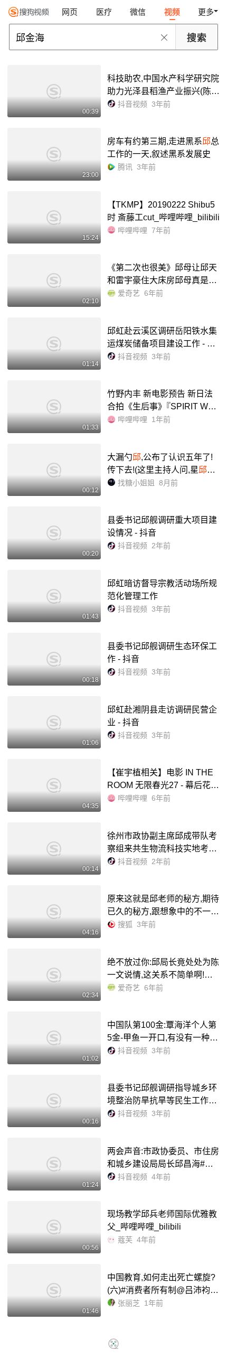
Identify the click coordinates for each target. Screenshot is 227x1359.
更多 (206, 11)
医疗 (104, 11)
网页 (70, 11)
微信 (138, 11)
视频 (172, 11)
